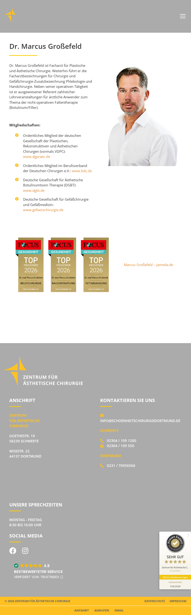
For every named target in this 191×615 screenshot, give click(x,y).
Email (119, 610)
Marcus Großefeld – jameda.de (148, 264)
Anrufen (101, 610)
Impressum (178, 601)
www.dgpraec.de (36, 156)
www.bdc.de (82, 170)
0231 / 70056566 (120, 465)
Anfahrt (81, 610)
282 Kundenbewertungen (175, 577)
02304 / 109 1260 (121, 440)
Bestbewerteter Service (38, 571)
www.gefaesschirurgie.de (43, 209)
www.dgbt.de (33, 190)
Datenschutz (154, 601)
